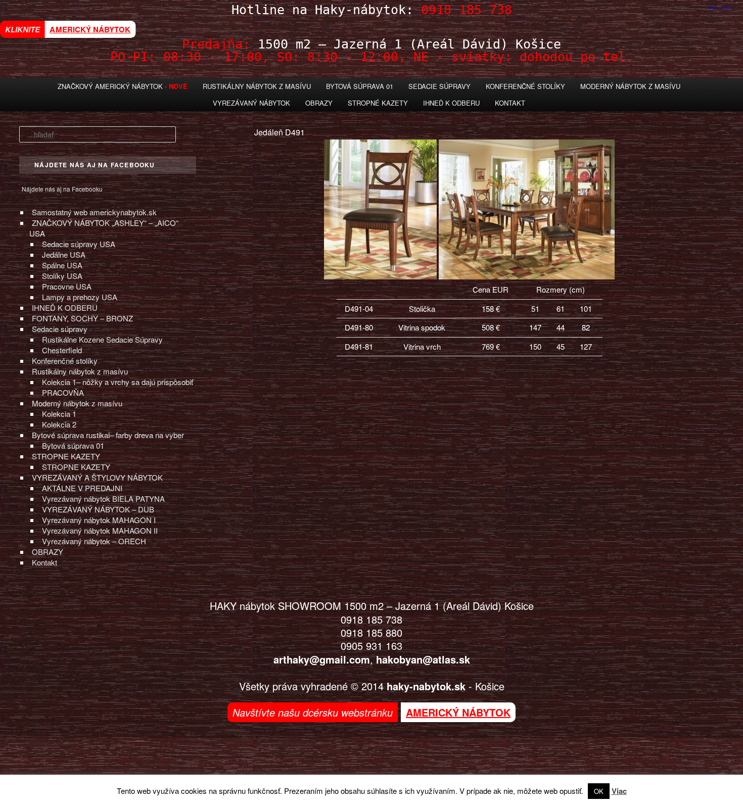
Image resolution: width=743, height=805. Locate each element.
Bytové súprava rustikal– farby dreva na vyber (108, 435)
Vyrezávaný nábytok (251, 103)
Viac (619, 790)
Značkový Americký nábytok (110, 86)
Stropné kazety (378, 103)
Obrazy (319, 103)
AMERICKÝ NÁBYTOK (90, 29)
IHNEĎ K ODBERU (65, 307)
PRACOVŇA (63, 392)
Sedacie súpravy (59, 328)
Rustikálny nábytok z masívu (257, 86)
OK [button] (598, 791)
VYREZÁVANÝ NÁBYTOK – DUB (98, 509)
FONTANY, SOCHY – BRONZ (82, 318)
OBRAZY (47, 551)
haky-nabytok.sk (426, 686)
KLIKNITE (22, 29)
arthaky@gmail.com (321, 659)
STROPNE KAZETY (66, 456)
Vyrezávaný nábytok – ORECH (94, 541)
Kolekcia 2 (59, 424)
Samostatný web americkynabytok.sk (94, 212)
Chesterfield (62, 350)
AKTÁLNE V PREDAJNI (82, 488)
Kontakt (510, 103)
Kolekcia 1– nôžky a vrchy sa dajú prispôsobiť (117, 381)
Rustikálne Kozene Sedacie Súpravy (102, 339)
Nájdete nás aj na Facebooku (62, 188)
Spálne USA (62, 265)
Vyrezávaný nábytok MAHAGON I (99, 519)
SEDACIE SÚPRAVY (439, 86)
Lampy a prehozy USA (79, 297)
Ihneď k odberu (451, 103)
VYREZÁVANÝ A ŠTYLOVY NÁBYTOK (97, 477)
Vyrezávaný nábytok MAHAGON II (100, 530)
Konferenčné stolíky (525, 86)
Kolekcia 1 (59, 413)
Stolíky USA (62, 275)
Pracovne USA (66, 286)
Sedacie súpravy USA (78, 244)
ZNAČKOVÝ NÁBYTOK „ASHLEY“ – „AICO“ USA (103, 228)
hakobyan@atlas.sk (423, 659)
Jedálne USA (63, 254)
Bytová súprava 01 (359, 86)
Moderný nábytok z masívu (630, 86)
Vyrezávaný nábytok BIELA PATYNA (103, 498)
